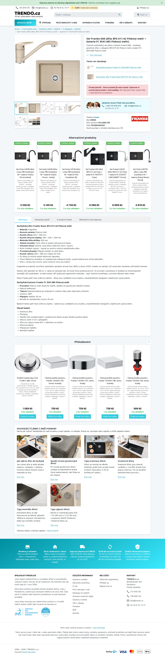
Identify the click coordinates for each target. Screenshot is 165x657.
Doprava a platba (91, 22)
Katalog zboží (24, 22)
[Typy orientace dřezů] (99, 446)
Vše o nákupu (125, 22)
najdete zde (115, 3)
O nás (75, 586)
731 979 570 (23, 7)
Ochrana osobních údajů (83, 596)
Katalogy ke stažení (81, 593)
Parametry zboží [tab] (42, 220)
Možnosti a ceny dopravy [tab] (90, 220)
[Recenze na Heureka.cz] (45, 613)
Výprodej (45, 22)
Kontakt (142, 22)
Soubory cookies (80, 599)
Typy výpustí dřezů (60, 509)
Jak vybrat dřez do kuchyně (30, 461)
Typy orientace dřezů (95, 461)
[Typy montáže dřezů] (32, 495)
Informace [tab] (22, 220)
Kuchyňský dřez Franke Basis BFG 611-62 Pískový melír (119, 77)
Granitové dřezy (126, 461)
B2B (74, 610)
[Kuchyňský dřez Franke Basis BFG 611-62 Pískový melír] (90, 77)
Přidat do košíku (27, 416)
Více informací (96, 55)
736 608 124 (135, 596)
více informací (99, 628)
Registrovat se (106, 586)
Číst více (20, 477)
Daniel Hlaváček (28, 652)
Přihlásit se (104, 583)
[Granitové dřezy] (133, 446)
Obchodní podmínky (81, 583)
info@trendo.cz (40, 7)
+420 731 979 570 (113, 106)
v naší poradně (51, 531)
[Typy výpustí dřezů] (66, 495)
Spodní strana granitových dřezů (64, 462)
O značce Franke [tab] (64, 220)
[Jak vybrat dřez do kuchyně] (32, 446)
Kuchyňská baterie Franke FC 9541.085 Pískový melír (118, 67)
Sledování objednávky (109, 579)
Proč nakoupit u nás (66, 22)
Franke (96, 117)
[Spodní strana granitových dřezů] (66, 446)
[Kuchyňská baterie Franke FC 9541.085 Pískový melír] (90, 67)
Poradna (109, 22)
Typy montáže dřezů (27, 509)
